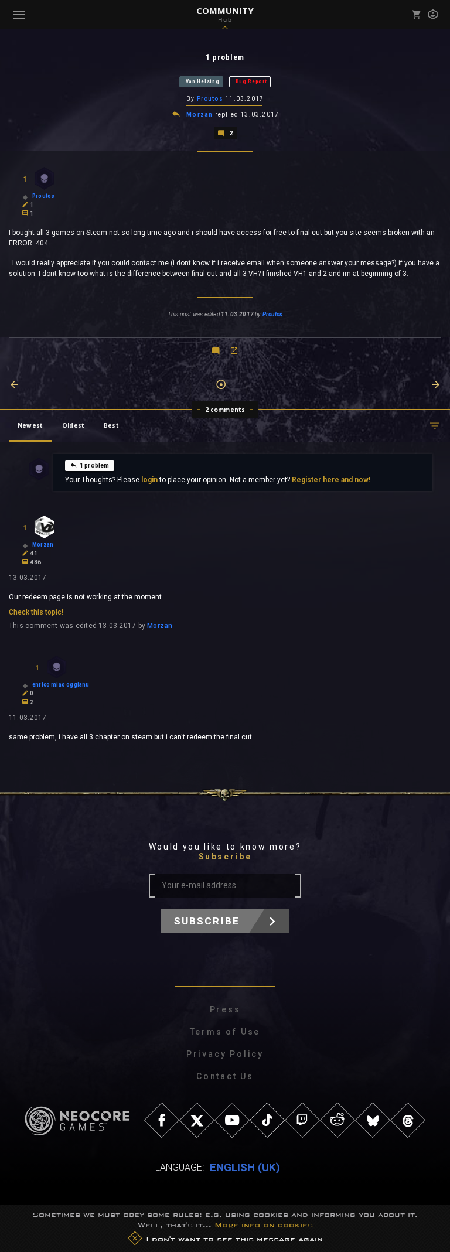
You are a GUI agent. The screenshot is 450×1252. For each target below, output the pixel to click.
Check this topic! (36, 612)
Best (111, 425)
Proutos (210, 98)
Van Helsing (203, 81)
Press (225, 1009)
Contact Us (225, 1076)
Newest (30, 425)
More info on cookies (263, 1225)
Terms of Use (225, 1031)
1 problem (95, 465)
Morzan (199, 114)
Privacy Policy (225, 1054)
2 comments (225, 409)
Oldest (73, 425)
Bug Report (251, 81)
